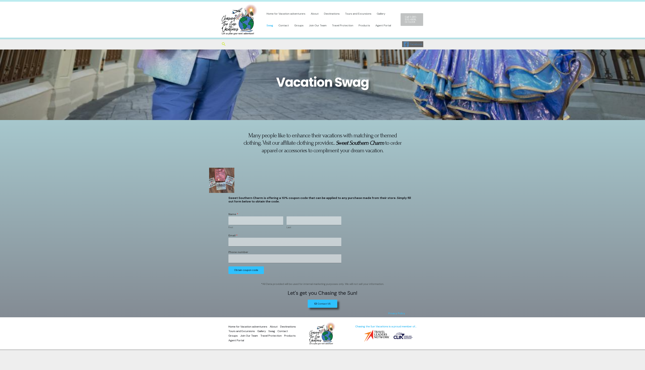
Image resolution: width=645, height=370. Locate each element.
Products (364, 25)
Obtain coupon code (246, 270)
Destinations (332, 13)
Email (233, 235)
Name (233, 214)
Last (289, 227)
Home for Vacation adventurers (286, 13)
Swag (270, 25)
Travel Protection (342, 25)
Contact (283, 25)
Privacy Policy (396, 313)
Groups (299, 25)
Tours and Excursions (358, 13)
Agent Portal (383, 25)
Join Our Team (318, 25)
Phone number (238, 252)
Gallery (381, 13)
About (315, 13)
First (230, 227)
